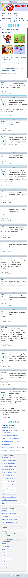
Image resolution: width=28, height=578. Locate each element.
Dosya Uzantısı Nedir (7, 444)
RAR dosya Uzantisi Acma (9, 475)
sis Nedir (12, 70)
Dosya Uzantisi (6, 13)
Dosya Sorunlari (18, 18)
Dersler (16, 16)
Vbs (3, 503)
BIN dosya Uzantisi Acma (9, 460)
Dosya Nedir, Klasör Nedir (8, 427)
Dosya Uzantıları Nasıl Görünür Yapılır (11, 441)
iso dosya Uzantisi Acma (8, 484)
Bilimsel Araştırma (7, 546)
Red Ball (4, 562)
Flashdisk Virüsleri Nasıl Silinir (9, 435)
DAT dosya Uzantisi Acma (9, 466)
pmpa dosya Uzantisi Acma (9, 519)
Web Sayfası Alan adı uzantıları (10, 438)
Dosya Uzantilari (7, 16)
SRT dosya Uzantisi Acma (9, 497)
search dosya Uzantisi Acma (9, 522)
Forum (15, 13)
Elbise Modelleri (6, 558)
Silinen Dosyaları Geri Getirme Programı (12, 447)
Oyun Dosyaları (6, 18)
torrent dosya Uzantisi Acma (9, 488)
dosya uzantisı (12, 575)
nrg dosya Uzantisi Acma (8, 478)
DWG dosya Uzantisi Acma (9, 500)
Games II (4, 552)
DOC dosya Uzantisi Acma (9, 481)
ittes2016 (4, 549)
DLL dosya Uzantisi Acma (9, 494)
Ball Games (5, 565)
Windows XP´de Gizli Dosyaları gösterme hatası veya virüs (12, 431)
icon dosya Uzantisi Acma (9, 516)
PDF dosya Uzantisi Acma (9, 491)
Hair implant (5, 568)
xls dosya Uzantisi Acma (8, 463)
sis (13, 21)
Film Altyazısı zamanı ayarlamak (10, 450)
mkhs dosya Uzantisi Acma (9, 510)
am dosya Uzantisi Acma (8, 457)
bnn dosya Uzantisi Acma (9, 513)
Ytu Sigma (4, 555)
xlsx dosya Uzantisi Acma (9, 472)
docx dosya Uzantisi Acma (9, 469)
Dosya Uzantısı (4, 21)
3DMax (4, 543)
